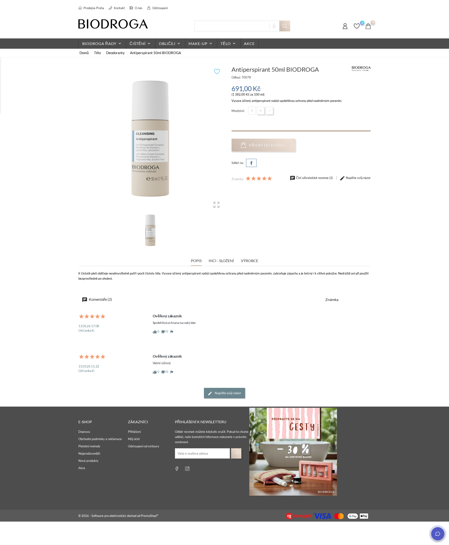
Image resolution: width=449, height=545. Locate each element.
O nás (138, 8)
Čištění (140, 43)
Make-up (200, 43)
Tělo (228, 43)
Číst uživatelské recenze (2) (314, 178)
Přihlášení (134, 432)
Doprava (84, 432)
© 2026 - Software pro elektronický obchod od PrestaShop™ (118, 516)
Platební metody (89, 446)
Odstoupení (160, 8)
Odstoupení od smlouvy (143, 446)
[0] (357, 28)
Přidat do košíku (267, 145)
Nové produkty (88, 461)
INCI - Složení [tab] (221, 260)
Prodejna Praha (93, 8)
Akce (81, 468)
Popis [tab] (196, 260)
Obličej (170, 43)
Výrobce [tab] (249, 260)
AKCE (249, 43)
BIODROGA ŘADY (102, 43)
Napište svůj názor (358, 178)
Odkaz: (236, 77)
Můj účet (134, 439)
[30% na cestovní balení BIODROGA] (293, 452)
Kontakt (119, 8)
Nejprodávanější (89, 453)
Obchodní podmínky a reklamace (100, 439)
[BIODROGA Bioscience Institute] (361, 68)
